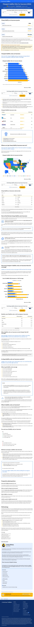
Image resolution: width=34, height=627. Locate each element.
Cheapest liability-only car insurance (6, 533)
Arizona (3, 200)
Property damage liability (6, 414)
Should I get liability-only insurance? (6, 537)
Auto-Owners (12, 114)
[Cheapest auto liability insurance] (17, 74)
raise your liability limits (8, 419)
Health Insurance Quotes (16, 610)
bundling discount (12, 242)
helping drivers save (9, 141)
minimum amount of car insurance (22, 409)
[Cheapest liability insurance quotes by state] (17, 167)
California (3, 204)
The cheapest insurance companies (25, 228)
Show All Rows (17, 206)
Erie (2, 320)
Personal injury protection (6, 423)
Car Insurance (15, 603)
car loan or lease (9, 368)
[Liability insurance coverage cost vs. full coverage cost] (17, 290)
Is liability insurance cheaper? (5, 536)
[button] (13, 6)
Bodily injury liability (6, 413)
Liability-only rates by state (4, 534)
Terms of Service (25, 610)
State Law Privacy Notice (25, 613)
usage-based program (23, 255)
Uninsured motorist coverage (7, 425)
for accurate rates (8, 139)
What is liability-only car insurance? (6, 538)
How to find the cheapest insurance (5, 535)
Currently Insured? (29, 11)
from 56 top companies (9, 138)
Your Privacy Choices (25, 612)
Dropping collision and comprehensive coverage (9, 354)
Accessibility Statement (4, 625)
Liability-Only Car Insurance (16, 605)
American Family (12, 124)
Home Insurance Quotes (16, 611)
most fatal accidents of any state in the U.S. (15, 211)
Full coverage (4, 335)
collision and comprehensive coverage (11, 272)
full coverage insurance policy (24, 42)
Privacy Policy (24, 611)
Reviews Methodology (25, 605)
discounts (12, 246)
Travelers (18, 200)
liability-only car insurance (17, 56)
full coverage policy (4, 338)
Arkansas (3, 202)
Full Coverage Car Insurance (16, 604)
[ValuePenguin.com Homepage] (5, 1)
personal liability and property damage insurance (19, 406)
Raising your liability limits (7, 400)
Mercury (11, 121)
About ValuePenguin (25, 603)
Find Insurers (22, 14)
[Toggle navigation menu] (33, 1)
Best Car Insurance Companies (16, 609)
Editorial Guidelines (25, 604)
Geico (4, 7)
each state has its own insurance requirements (16, 209)
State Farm (18, 202)
